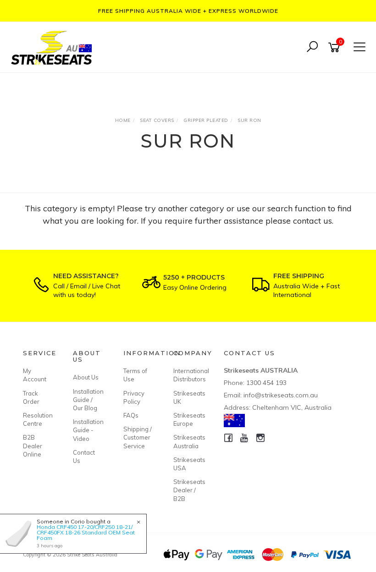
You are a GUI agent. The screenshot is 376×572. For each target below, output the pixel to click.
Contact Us (84, 456)
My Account (34, 375)
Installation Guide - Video (87, 430)
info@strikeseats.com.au (280, 395)
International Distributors (188, 375)
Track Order (31, 397)
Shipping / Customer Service (137, 437)
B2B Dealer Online (32, 445)
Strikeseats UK (188, 397)
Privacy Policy (133, 397)
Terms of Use (135, 375)
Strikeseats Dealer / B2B (188, 490)
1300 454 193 (266, 383)
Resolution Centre (37, 419)
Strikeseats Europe (188, 419)
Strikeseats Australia (188, 441)
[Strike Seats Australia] (53, 46)
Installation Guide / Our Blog (87, 400)
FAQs (130, 415)
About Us (86, 377)
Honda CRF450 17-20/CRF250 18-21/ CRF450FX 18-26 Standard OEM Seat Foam (86, 532)
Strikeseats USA (188, 464)
